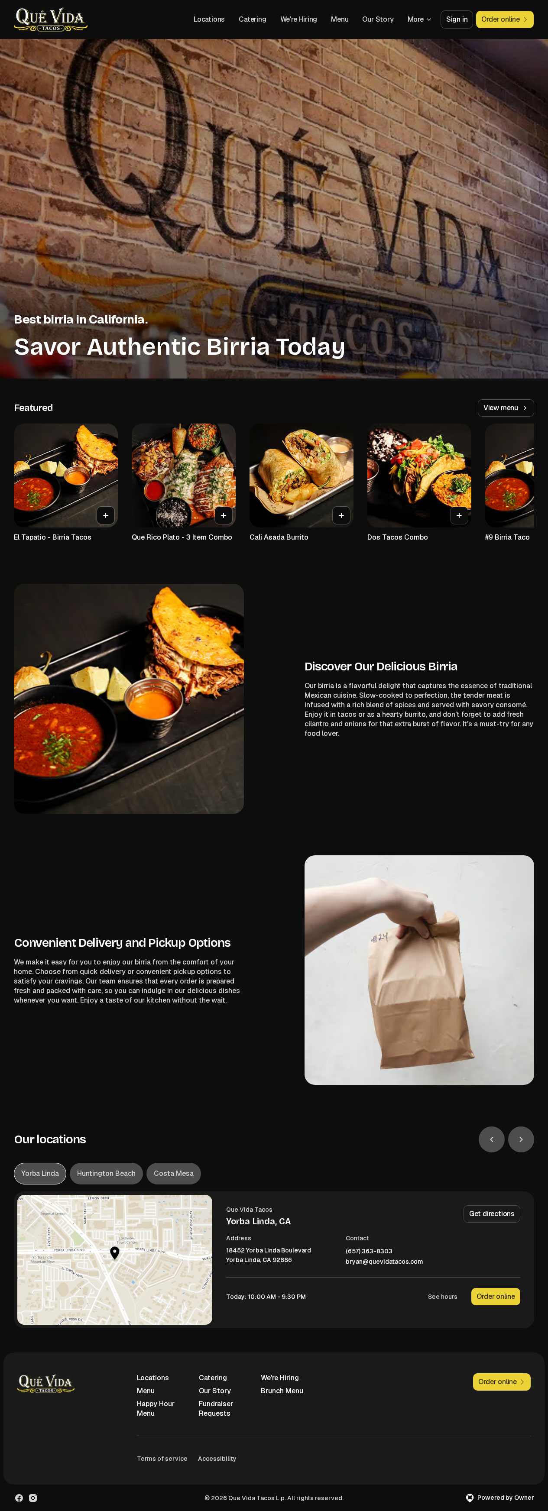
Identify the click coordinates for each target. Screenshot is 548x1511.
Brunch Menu (282, 1390)
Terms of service (162, 1458)
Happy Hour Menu (156, 1408)
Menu (339, 19)
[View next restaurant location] (521, 1139)
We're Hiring (299, 19)
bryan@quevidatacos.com (384, 1262)
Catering (252, 19)
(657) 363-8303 (369, 1251)
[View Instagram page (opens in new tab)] (33, 1498)
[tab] (40, 1173)
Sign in (457, 19)
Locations (209, 19)
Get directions (492, 1213)
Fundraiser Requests (216, 1408)
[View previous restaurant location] (492, 1139)
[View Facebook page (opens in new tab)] (19, 1498)
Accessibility (217, 1458)
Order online (496, 1296)
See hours (442, 1297)
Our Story (377, 19)
